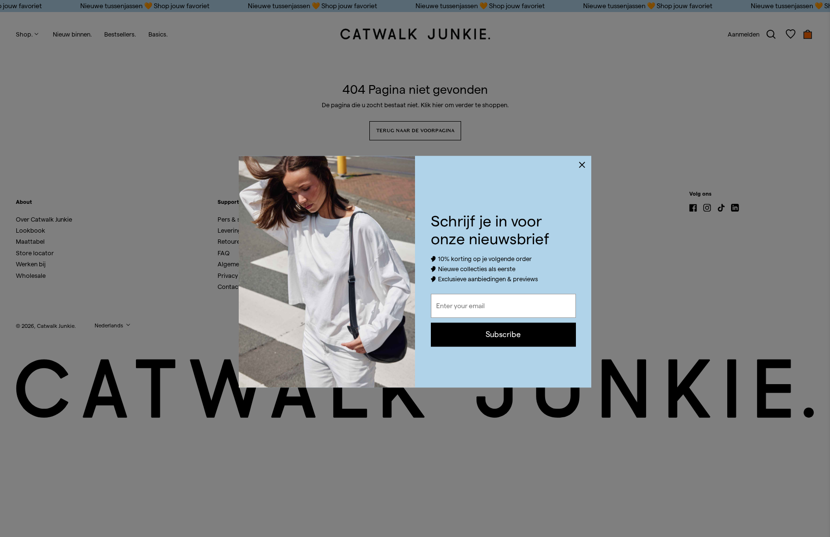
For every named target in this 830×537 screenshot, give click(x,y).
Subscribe (503, 334)
